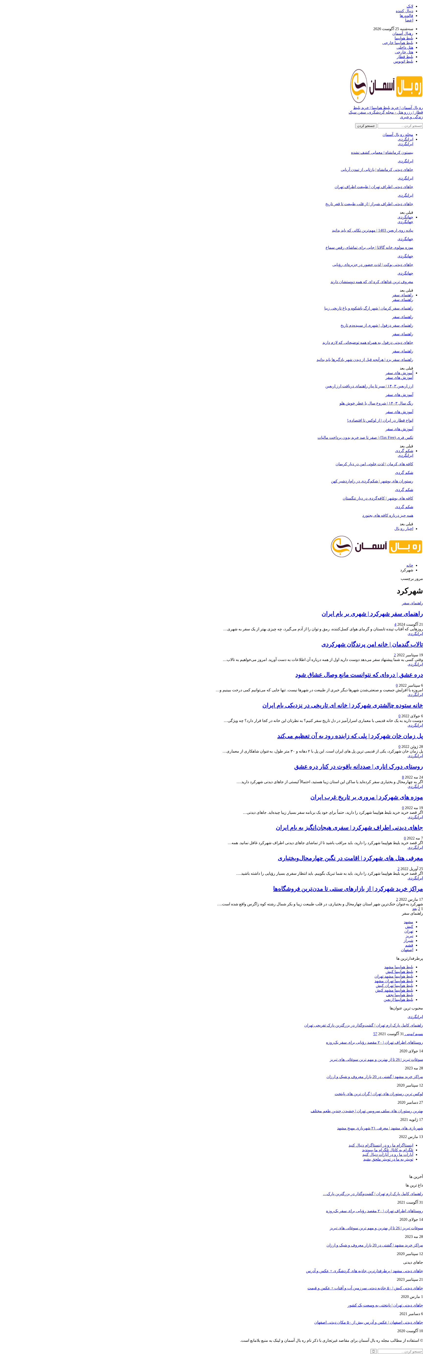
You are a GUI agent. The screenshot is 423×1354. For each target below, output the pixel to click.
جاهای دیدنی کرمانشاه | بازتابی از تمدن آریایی (377, 170)
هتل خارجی (404, 52)
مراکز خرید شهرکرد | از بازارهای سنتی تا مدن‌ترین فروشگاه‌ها (348, 889)
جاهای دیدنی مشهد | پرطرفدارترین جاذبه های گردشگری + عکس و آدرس (364, 1271)
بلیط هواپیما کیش (399, 972)
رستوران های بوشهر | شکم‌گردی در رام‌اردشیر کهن (372, 481)
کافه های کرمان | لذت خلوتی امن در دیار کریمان (374, 464)
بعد (414, 909)
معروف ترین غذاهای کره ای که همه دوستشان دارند (371, 282)
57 (375, 1034)
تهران (408, 931)
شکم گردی (404, 451)
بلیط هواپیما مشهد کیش (394, 990)
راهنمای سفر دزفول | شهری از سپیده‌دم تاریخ (377, 325)
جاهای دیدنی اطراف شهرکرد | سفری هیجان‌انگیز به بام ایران (349, 827)
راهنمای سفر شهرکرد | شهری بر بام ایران (372, 614)
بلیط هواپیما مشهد (398, 967)
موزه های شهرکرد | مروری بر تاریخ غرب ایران (366, 797)
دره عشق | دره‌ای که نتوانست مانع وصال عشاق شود (359, 674)
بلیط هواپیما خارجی (397, 43)
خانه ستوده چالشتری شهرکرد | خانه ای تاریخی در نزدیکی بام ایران (342, 705)
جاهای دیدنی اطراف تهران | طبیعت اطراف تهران (374, 187)
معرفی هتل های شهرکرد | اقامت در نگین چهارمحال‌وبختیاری (350, 858)
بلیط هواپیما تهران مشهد (394, 981)
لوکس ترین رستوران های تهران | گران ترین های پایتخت (379, 1094)
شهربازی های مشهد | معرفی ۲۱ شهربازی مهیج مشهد (380, 1128)
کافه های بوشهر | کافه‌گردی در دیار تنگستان (378, 498)
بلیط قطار (405, 57)
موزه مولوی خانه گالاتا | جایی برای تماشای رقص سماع (369, 247)
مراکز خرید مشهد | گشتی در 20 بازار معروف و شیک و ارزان (375, 1077)
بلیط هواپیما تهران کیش (394, 985)
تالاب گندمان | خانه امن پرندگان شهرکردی (372, 644)
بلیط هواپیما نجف (399, 995)
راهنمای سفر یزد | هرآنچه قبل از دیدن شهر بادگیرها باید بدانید (365, 360)
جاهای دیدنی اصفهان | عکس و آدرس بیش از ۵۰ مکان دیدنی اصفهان (368, 1322)
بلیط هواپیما (404, 38)
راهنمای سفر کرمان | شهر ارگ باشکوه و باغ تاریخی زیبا (368, 308)
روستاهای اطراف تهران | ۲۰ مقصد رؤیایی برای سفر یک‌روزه (374, 1042)
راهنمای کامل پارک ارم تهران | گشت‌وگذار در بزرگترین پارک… (373, 1194)
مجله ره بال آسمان (398, 134)
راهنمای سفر (402, 295)
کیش (409, 926)
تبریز (409, 936)
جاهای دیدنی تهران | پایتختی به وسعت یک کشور (385, 1305)
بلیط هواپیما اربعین (398, 999)
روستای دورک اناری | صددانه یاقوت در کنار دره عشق (358, 766)
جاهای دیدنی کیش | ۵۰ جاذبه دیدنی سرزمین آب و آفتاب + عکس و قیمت (365, 1288)
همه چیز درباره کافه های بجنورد (387, 515)
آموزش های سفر (399, 373)
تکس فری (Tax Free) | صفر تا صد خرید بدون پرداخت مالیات (365, 437)
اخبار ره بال (403, 529)
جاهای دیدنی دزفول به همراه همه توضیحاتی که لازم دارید (367, 342)
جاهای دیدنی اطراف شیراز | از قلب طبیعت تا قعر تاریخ (369, 204)
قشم (409, 945)
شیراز (408, 940)
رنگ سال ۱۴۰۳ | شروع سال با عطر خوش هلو (376, 403)
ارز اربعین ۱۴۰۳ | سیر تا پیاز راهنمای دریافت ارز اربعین (369, 386)
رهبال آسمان (402, 33)
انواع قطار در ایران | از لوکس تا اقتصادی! (380, 420)
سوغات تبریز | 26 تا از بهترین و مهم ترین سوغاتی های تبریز (376, 1059)
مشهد (408, 922)
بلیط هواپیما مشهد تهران (394, 976)
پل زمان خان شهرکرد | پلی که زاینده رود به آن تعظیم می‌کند (350, 736)
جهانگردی (405, 217)
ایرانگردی (405, 139)
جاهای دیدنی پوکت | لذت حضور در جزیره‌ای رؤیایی (372, 265)
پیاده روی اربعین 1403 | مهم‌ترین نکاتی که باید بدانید (372, 230)
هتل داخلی (405, 47)
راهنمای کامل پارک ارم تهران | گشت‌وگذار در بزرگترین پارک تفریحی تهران (363, 1025)
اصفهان (407, 950)
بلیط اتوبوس (403, 61)
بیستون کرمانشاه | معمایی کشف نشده (382, 152)
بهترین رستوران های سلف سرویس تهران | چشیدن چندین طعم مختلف (367, 1111)
